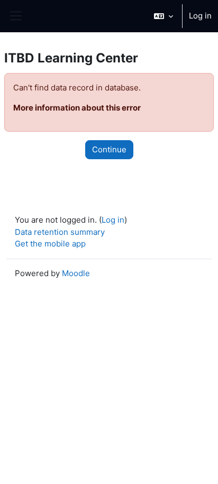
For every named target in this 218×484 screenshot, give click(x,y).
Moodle (76, 273)
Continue (109, 149)
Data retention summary (60, 232)
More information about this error (77, 108)
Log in (200, 16)
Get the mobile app (50, 244)
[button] (163, 16)
